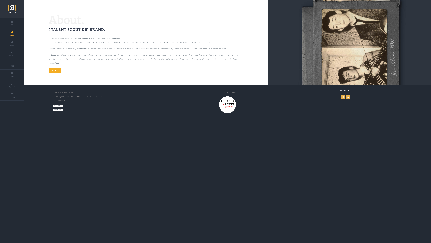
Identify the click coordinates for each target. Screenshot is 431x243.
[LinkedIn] (348, 97)
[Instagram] (343, 97)
